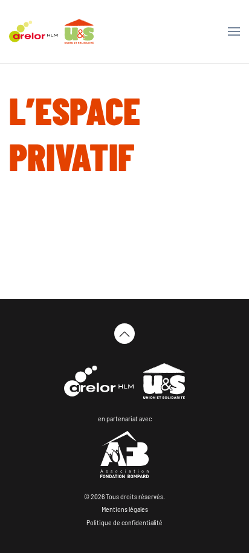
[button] (234, 31)
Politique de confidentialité (124, 522)
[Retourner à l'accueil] (51, 31)
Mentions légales (125, 509)
